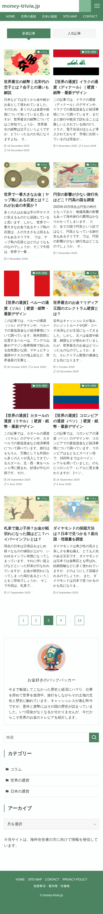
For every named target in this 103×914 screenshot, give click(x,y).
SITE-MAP (35, 879)
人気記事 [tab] (74, 33)
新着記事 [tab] (28, 33)
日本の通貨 (19, 791)
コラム (16, 769)
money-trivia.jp (21, 6)
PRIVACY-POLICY (74, 879)
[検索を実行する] (94, 738)
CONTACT (52, 879)
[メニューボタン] (97, 6)
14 (80, 620)
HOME (20, 879)
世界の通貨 (19, 780)
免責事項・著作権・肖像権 (52, 886)
